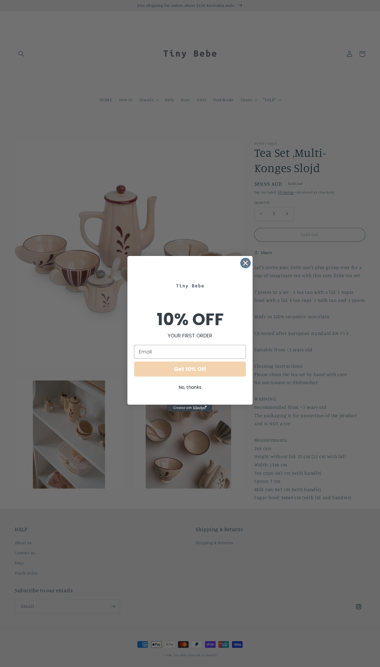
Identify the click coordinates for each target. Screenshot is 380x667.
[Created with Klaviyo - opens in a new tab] (190, 408)
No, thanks (190, 387)
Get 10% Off (190, 369)
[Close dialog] (245, 263)
